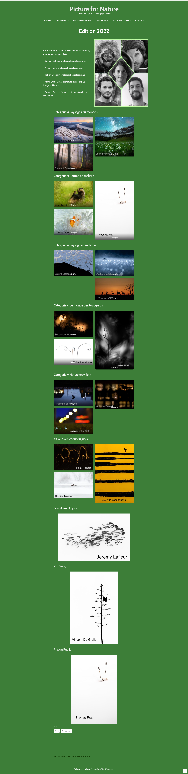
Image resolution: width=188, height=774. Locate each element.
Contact (139, 20)
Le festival (61, 20)
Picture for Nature (94, 9)
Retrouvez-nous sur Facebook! (72, 756)
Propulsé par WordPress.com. (102, 769)
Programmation (81, 20)
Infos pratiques (121, 20)
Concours (101, 20)
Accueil (47, 20)
